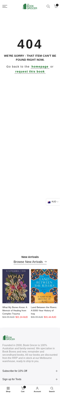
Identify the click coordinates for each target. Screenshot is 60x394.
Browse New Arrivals (28, 262)
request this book (30, 71)
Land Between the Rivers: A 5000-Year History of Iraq (44, 310)
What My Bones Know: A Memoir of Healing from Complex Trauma (14, 310)
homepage (40, 66)
